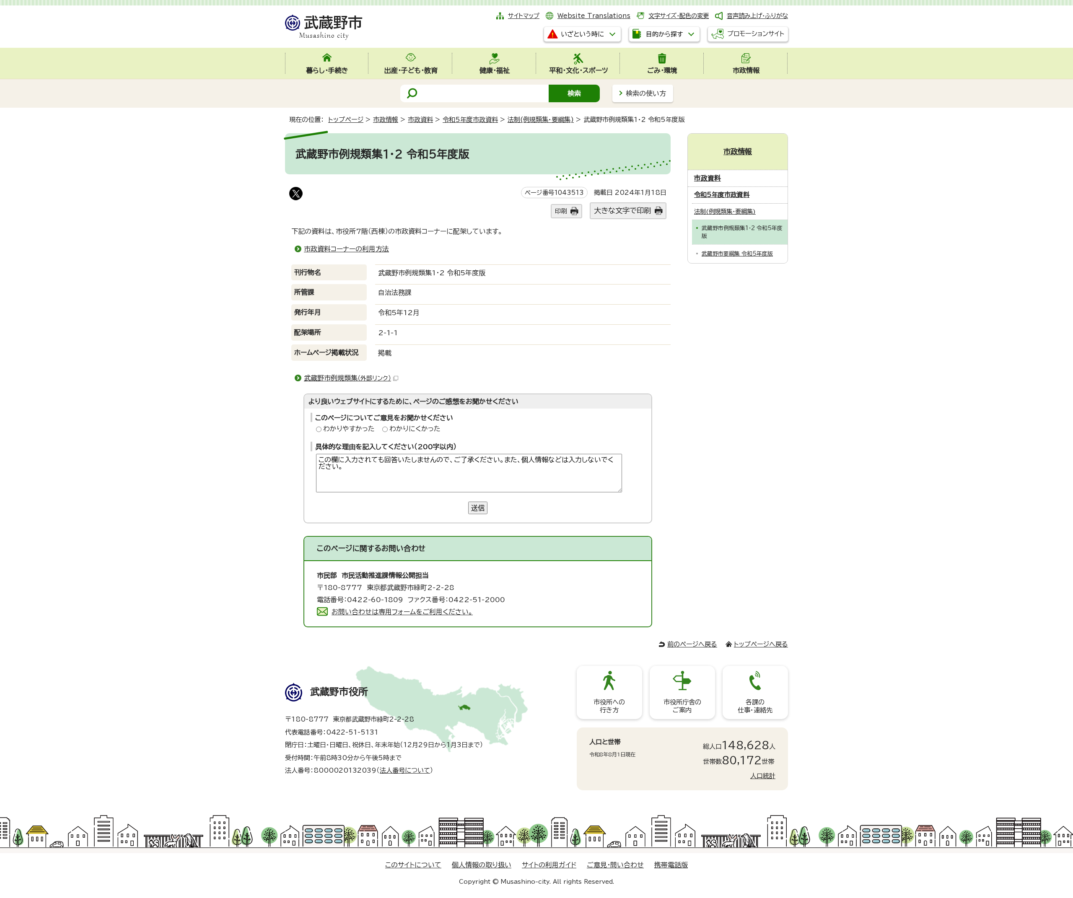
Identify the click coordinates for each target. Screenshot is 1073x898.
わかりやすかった (349, 428)
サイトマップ (523, 16)
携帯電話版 (671, 865)
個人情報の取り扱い (481, 865)
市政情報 (385, 119)
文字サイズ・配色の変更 (678, 16)
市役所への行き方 (609, 706)
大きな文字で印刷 (622, 210)
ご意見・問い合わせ (615, 865)
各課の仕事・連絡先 (755, 706)
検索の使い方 (646, 93)
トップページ (345, 119)
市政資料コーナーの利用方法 (346, 249)
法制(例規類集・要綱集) (541, 119)
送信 (478, 508)
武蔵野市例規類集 (347, 378)
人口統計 (762, 776)
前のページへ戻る (692, 644)
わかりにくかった (415, 428)
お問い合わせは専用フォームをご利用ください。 (402, 611)
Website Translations (593, 16)
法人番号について (405, 770)
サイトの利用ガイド (549, 865)
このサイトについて (413, 865)
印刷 (561, 211)
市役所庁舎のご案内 (682, 706)
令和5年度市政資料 (470, 119)
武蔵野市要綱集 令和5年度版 (737, 253)
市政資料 (420, 119)
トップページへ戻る (761, 644)
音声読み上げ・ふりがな (757, 16)
